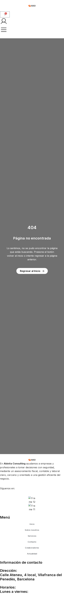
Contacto (32, 542)
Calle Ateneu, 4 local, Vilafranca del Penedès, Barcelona (31, 577)
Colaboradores (32, 548)
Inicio (32, 524)
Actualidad (32, 553)
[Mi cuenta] (3, 21)
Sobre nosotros (32, 530)
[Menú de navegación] (3, 29)
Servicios (32, 536)
